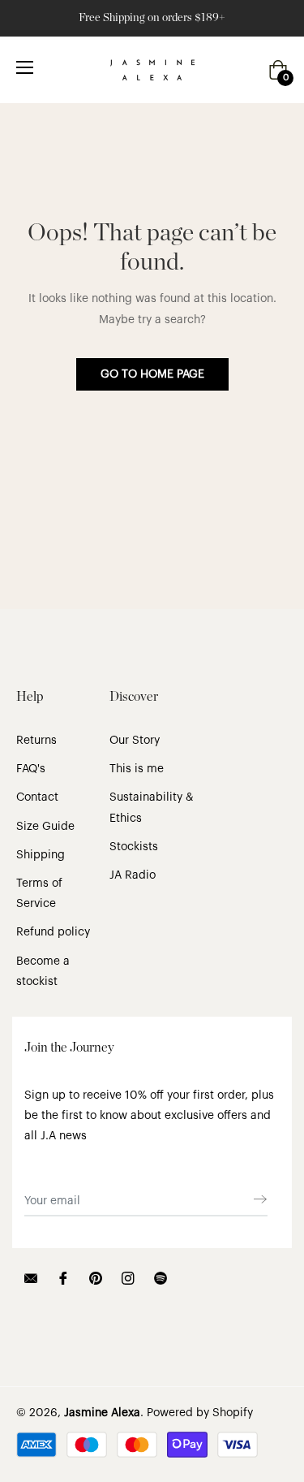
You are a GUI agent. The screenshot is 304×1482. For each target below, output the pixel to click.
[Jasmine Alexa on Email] (30, 1278)
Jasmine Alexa (102, 1413)
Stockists (133, 847)
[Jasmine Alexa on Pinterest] (95, 1278)
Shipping (40, 855)
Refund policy (53, 932)
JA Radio (132, 875)
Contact (37, 797)
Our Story (134, 740)
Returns (36, 740)
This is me (136, 769)
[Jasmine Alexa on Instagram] (128, 1278)
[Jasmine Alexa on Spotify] (160, 1278)
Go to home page (152, 374)
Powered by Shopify (200, 1413)
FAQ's (30, 769)
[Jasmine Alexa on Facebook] (63, 1278)
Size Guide (45, 826)
